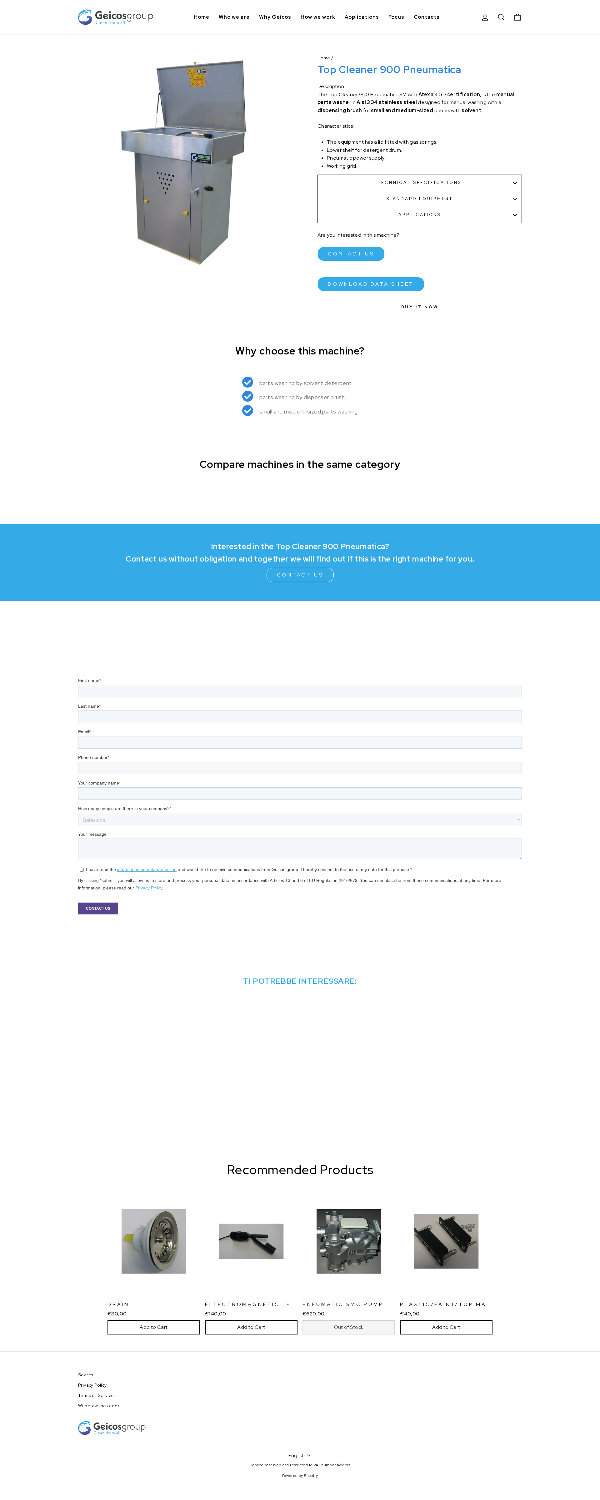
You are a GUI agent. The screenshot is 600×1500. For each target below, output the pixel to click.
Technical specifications (419, 182)
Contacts (427, 17)
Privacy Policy (92, 1385)
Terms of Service (96, 1395)
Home (201, 17)
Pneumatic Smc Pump (342, 1304)
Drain (118, 1304)
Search (85, 1375)
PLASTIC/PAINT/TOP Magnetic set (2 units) (483, 1304)
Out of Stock (349, 1327)
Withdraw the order (98, 1405)
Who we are (234, 17)
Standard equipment (420, 198)
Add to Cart (154, 1327)
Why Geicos (275, 17)
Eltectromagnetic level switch (269, 1304)
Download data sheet (371, 284)
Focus (396, 17)
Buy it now (419, 306)
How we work (318, 17)
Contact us (351, 253)
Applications (362, 17)
